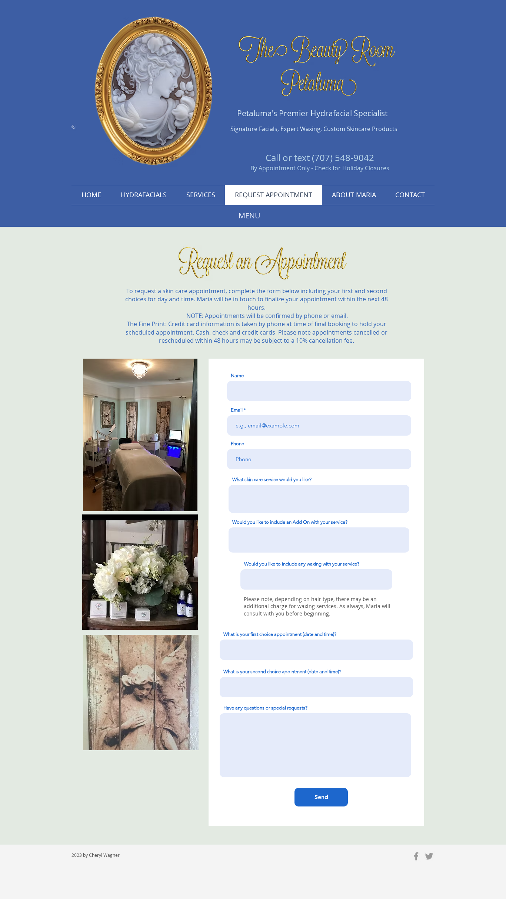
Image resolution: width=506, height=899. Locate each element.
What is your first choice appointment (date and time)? (279, 634)
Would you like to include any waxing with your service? (301, 563)
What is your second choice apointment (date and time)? (282, 671)
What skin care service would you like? (272, 479)
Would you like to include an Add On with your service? (289, 522)
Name (237, 375)
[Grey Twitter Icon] (429, 856)
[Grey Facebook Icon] (416, 856)
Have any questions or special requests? (265, 707)
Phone (237, 443)
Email (237, 409)
